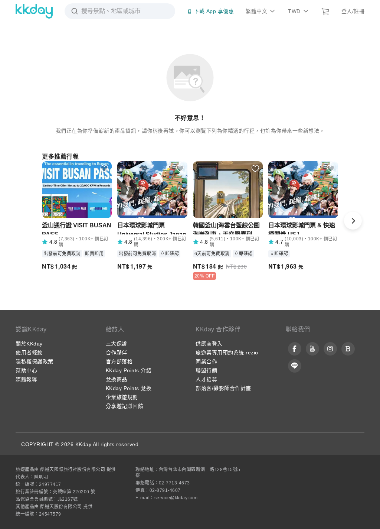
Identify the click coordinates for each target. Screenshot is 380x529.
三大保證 (116, 344)
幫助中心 (26, 370)
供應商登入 (209, 344)
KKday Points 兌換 (129, 388)
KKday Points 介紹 (129, 370)
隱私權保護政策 (34, 361)
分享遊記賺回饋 (125, 406)
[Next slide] (353, 221)
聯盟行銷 (206, 370)
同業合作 (206, 361)
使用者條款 (29, 353)
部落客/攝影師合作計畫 (223, 388)
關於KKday (29, 344)
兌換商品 (116, 379)
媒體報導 (26, 379)
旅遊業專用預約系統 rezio (227, 353)
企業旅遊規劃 (122, 397)
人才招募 (206, 379)
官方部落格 (119, 361)
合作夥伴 (116, 353)
